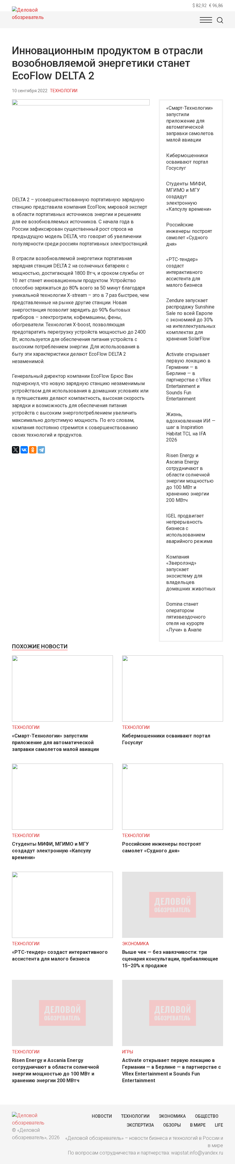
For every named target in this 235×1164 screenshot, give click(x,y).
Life (219, 1125)
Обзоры (172, 1125)
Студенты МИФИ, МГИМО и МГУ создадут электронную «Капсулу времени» (188, 196)
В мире (198, 1125)
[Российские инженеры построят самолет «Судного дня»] (172, 828)
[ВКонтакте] (24, 449)
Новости (102, 1116)
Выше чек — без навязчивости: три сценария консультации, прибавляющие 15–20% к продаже (170, 959)
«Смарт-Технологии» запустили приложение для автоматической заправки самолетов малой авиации (190, 124)
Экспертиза (140, 1125)
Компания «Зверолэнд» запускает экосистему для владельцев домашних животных (190, 573)
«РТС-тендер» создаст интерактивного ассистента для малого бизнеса (184, 272)
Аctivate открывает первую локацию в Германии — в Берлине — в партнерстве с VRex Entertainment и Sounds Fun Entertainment (188, 376)
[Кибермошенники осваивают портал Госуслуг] (172, 720)
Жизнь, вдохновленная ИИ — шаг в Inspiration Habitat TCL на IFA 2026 (190, 427)
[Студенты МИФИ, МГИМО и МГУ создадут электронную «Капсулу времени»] (62, 828)
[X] (15, 449)
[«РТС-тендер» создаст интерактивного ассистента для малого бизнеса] (62, 936)
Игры (127, 1051)
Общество (206, 1116)
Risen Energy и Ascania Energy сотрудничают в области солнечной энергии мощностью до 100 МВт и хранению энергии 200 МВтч (190, 478)
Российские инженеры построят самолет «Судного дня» (189, 234)
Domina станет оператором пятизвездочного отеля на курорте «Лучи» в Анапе (186, 616)
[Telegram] (41, 449)
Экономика (135, 943)
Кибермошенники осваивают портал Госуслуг (187, 162)
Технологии (63, 90)
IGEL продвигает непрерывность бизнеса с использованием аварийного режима (189, 528)
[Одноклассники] (32, 449)
